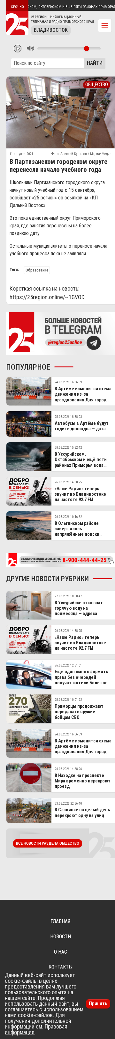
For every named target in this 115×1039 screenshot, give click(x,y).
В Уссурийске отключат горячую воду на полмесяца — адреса (79, 608)
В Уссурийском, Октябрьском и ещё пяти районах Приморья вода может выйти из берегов (81, 462)
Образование (37, 270)
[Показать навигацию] (105, 25)
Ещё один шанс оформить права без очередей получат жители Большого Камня (82, 680)
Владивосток (51, 30)
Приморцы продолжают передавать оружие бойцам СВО (79, 712)
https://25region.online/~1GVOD (47, 297)
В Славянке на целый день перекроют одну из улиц (82, 812)
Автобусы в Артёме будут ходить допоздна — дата (82, 426)
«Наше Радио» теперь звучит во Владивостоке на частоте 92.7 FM (80, 494)
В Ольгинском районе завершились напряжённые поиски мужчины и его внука (77, 532)
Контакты (61, 967)
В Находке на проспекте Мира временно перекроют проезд (83, 781)
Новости (60, 937)
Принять (98, 1004)
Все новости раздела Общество (47, 843)
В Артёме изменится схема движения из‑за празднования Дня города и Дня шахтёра (83, 397)
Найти (95, 63)
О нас (60, 952)
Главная (60, 921)
